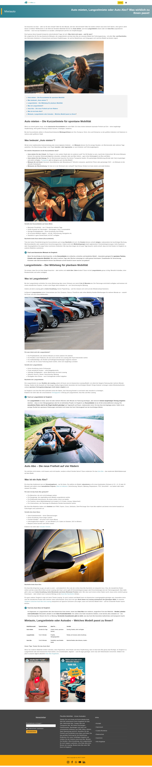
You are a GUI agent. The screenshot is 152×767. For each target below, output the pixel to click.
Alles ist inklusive (62, 486)
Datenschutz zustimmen (36, 728)
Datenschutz (100, 734)
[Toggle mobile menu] (126, 2)
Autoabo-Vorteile (45, 526)
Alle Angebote (100, 741)
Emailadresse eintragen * (34, 723)
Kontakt (98, 723)
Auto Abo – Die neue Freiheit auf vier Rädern (43, 108)
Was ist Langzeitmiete (35, 105)
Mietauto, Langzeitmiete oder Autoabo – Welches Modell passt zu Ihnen (52, 114)
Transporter (44, 160)
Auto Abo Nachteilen (67, 594)
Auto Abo (100, 471)
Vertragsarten (56, 392)
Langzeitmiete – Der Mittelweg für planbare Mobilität (45, 103)
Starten (120, 2)
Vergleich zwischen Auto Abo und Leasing (38, 601)
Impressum (99, 727)
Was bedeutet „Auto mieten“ (37, 100)
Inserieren (99, 738)
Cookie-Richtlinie (101, 730)
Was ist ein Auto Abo (35, 111)
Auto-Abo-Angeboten (52, 653)
